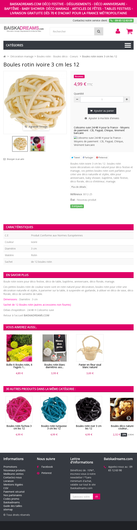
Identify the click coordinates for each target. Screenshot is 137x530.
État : (73, 199)
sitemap (8, 509)
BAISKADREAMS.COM (36, 315)
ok (96, 496)
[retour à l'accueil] (4, 56)
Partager (88, 157)
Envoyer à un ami (15, 159)
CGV (5, 488)
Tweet (76, 157)
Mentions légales (13, 484)
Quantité (79, 93)
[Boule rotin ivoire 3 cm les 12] (20, 144)
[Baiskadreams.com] (23, 29)
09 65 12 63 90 (120, 468)
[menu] (118, 31)
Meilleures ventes (13, 474)
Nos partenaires (12, 495)
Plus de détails (78, 186)
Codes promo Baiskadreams (11, 500)
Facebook (47, 466)
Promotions (10, 466)
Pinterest (102, 157)
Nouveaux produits (14, 470)
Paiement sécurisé (14, 491)
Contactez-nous (12, 477)
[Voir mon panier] (129, 31)
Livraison (8, 481)
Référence (76, 194)
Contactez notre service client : (90, 20)
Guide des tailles (12, 506)
